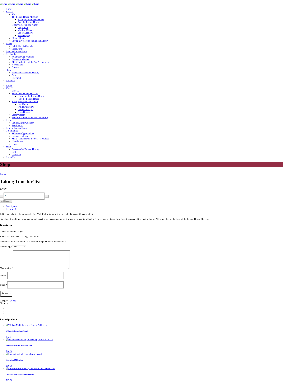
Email (3, 285)
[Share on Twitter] (7, 311)
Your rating (6, 246)
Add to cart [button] (43, 325)
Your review (6, 268)
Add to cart (6, 201)
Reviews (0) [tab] (11, 209)
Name (3, 275)
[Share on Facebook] (7, 308)
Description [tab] (11, 206)
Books (3, 174)
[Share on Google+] (7, 313)
